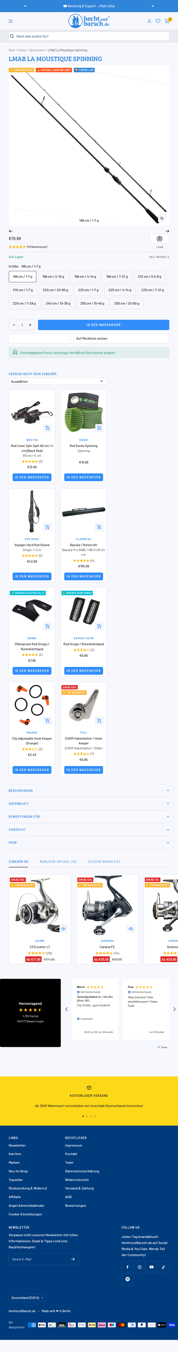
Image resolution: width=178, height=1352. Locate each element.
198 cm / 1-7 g (22, 276)
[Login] (149, 21)
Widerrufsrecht (77, 1180)
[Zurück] (10, 231)
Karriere (15, 1154)
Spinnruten (37, 50)
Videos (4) (17, 829)
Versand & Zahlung (79, 1188)
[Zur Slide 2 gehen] (87, 1116)
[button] (66, 1009)
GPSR (13, 842)
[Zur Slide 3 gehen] (91, 1116)
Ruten (22, 50)
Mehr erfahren (119, 364)
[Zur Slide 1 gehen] (83, 1116)
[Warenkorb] (167, 21)
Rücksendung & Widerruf (28, 1188)
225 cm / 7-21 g (152, 290)
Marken (14, 1162)
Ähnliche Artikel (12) (58, 861)
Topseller (16, 1180)
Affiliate (15, 1197)
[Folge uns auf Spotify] (128, 1279)
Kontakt (71, 1154)
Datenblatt (19, 803)
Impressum (73, 1145)
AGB (68, 1197)
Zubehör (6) (18, 861)
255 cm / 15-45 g (92, 303)
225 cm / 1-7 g (88, 290)
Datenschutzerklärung (82, 1171)
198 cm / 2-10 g (53, 276)
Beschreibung (21, 790)
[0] (158, 21)
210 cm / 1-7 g (23, 290)
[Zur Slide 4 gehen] (95, 1116)
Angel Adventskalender (26, 1205)
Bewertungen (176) (24, 816)
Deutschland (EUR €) (25, 1298)
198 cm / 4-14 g (85, 276)
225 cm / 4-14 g (120, 290)
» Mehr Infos (106, 6)
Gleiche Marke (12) (104, 861)
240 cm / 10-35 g (58, 303)
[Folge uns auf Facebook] (128, 1267)
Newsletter (17, 1145)
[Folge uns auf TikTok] (163, 1267)
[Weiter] (167, 231)
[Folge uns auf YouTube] (151, 1267)
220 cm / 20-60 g (55, 290)
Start (12, 50)
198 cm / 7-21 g (117, 276)
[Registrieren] (73, 1259)
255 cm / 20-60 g (126, 303)
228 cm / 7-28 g (24, 303)
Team (69, 1162)
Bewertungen (75, 1205)
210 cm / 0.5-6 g (149, 276)
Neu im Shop (18, 1171)
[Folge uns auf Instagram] (139, 1267)
